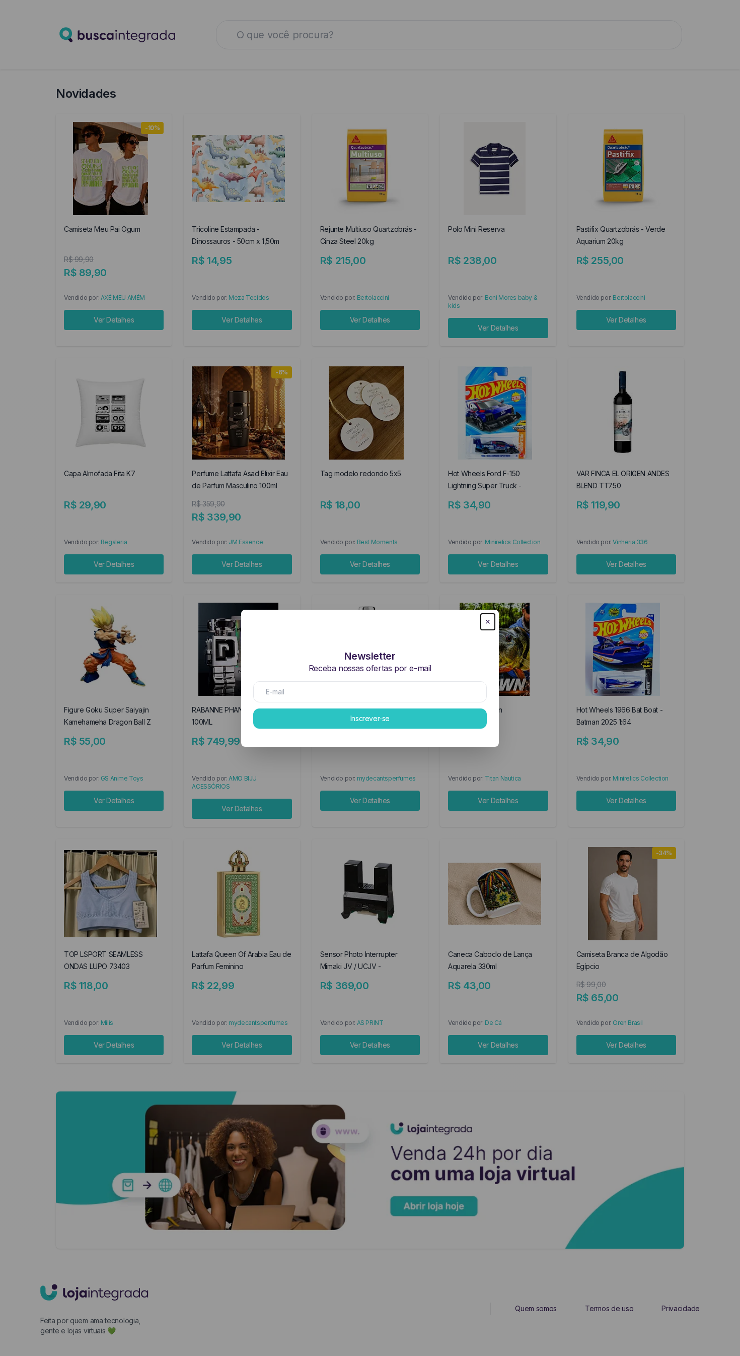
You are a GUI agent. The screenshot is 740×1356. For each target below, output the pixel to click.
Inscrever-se (370, 718)
